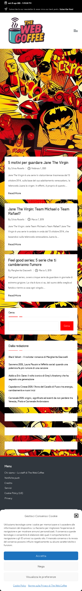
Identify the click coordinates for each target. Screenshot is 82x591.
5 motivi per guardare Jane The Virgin (38, 162)
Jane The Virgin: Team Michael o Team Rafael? (38, 211)
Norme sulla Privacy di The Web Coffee (47, 585)
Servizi (8, 488)
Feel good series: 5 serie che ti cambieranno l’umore (32, 262)
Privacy (8, 498)
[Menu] (75, 31)
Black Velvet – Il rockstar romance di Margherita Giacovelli (38, 357)
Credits (8, 483)
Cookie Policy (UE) (14, 493)
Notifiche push (12, 477)
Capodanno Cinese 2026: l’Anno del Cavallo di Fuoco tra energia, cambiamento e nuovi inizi (41, 388)
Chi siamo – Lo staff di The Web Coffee (24, 472)
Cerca (11, 312)
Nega (41, 566)
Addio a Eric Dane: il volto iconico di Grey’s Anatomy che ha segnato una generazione (39, 377)
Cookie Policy (19, 585)
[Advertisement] (41, 89)
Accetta (41, 556)
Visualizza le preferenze (41, 577)
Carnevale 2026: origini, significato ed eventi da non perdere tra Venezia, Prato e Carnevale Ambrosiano (41, 399)
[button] (76, 516)
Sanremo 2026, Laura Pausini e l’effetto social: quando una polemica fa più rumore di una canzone (38, 366)
